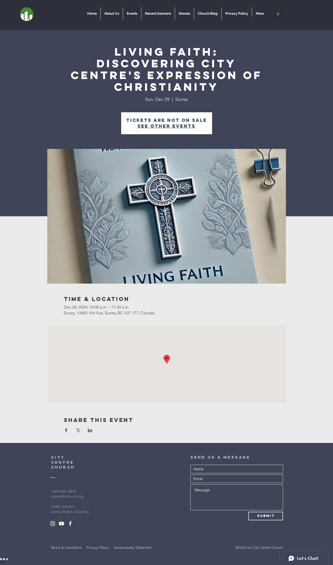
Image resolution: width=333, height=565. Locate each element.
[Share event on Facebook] (66, 430)
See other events (166, 126)
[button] (278, 12)
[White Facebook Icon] (70, 523)
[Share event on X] (78, 430)
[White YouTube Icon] (61, 523)
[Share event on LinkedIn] (90, 430)
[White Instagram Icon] (52, 523)
